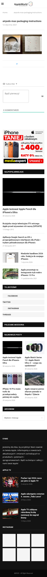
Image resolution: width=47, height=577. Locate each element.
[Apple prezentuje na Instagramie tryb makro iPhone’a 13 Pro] (10, 273)
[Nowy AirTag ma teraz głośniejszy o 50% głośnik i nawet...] (38, 555)
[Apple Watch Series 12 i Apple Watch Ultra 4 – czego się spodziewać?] (34, 347)
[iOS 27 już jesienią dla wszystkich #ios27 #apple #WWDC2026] (23, 540)
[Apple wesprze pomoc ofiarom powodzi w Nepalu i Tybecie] (34, 379)
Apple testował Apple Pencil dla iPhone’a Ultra (19, 211)
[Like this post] (18, 64)
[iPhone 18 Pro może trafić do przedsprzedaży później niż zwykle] (12, 379)
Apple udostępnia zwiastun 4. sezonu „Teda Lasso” (32, 495)
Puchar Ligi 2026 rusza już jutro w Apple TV (31, 479)
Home (5, 12)
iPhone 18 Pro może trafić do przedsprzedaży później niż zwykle (11, 393)
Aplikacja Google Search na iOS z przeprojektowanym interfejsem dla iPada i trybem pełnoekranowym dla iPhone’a (21, 240)
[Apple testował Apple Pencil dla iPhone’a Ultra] (23, 192)
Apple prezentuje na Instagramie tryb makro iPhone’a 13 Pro (31, 272)
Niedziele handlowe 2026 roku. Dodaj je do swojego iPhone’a (32, 256)
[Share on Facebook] (21, 64)
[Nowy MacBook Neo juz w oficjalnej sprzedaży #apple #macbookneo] (38, 540)
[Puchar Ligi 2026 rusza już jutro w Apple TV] (10, 482)
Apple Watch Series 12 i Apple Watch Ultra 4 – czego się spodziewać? (33, 361)
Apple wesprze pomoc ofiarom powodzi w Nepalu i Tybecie (34, 392)
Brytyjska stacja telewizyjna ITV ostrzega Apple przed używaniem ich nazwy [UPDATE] (22, 224)
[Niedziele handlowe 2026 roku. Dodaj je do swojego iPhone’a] (10, 257)
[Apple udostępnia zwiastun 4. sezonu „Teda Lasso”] (10, 498)
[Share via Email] (29, 64)
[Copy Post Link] (25, 64)
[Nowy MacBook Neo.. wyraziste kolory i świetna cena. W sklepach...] (9, 555)
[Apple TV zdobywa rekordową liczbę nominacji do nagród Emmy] (10, 513)
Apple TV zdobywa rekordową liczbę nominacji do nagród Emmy (30, 513)
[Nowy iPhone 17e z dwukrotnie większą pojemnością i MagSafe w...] (23, 555)
